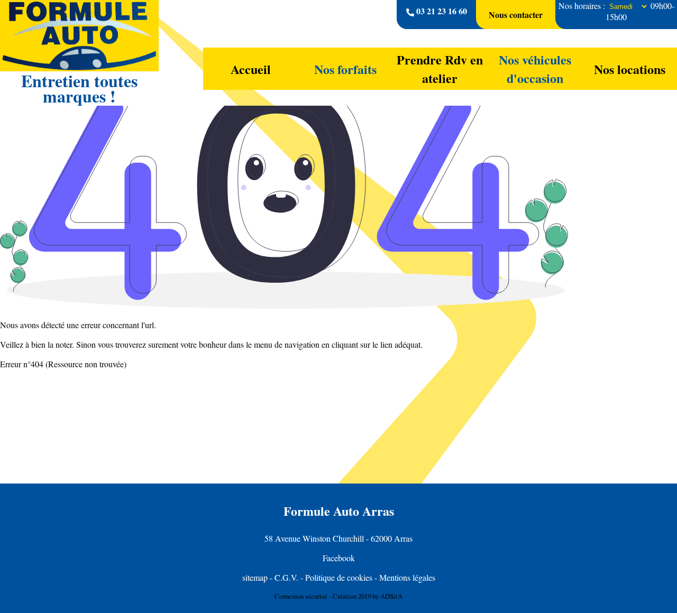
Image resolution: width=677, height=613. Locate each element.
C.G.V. (286, 577)
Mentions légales (407, 577)
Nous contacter (516, 14)
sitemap (255, 577)
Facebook (339, 557)
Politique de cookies (338, 577)
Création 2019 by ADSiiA (367, 596)
